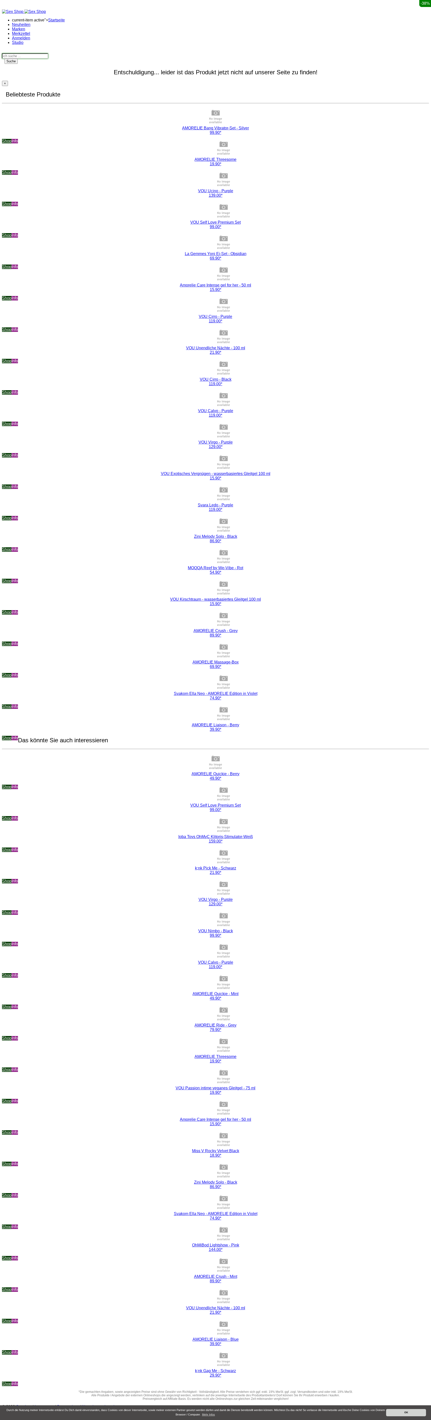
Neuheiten (21, 24)
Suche (11, 61)
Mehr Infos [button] (208, 1414)
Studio (17, 42)
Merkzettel (21, 33)
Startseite (56, 20)
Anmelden (21, 38)
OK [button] (406, 1412)
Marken (18, 29)
